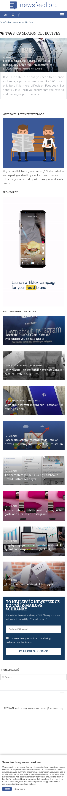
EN (5, 15)
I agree (7, 789)
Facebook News (10, 58)
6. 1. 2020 (7, 69)
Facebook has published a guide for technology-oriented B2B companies (27, 63)
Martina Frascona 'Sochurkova (28, 69)
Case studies (12, 365)
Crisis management (31, 365)
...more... (7, 183)
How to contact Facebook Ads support (30, 584)
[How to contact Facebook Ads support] (34, 576)
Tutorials (11, 330)
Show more (20, 789)
